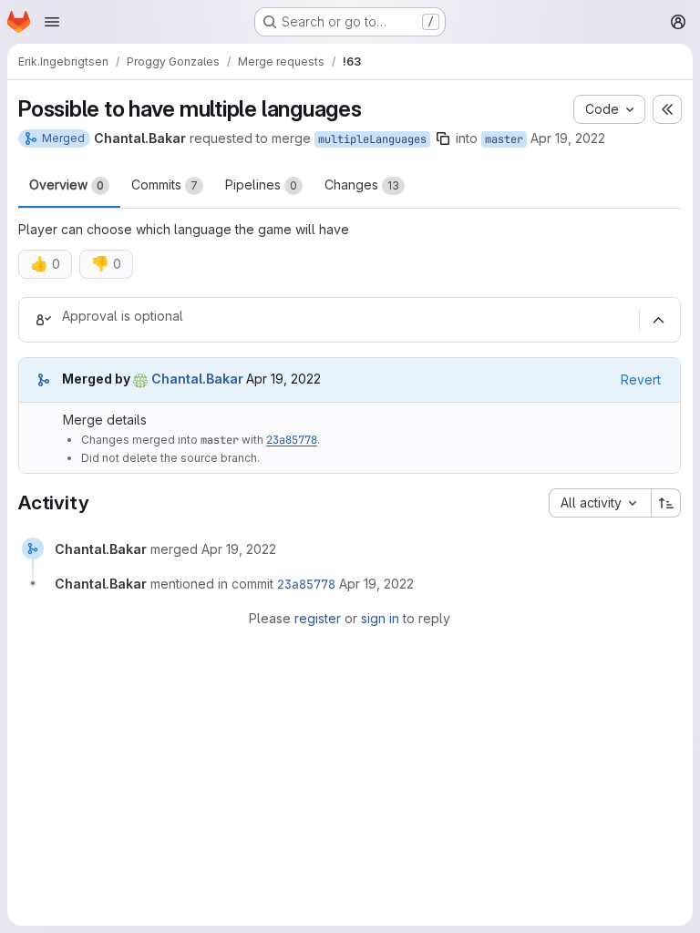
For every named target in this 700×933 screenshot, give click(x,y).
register (317, 618)
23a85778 (291, 440)
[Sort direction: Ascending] (666, 503)
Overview (66, 184)
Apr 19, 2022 (567, 138)
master (504, 139)
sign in (380, 618)
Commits (164, 184)
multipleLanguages (372, 139)
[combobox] (600, 503)
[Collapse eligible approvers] (658, 320)
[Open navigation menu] (52, 21)
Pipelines (261, 184)
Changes (361, 184)
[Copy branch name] (443, 138)
